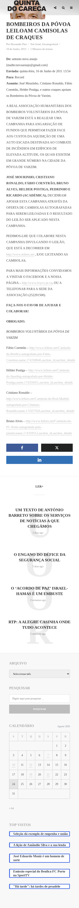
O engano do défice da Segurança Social (39, 557)
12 (30, 764)
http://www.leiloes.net (20, 254)
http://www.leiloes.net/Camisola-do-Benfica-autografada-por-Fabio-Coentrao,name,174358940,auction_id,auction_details (40, 354)
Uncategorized (50, 44)
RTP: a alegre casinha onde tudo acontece (39, 625)
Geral (38, 44)
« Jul (11, 808)
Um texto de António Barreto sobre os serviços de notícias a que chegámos (39, 518)
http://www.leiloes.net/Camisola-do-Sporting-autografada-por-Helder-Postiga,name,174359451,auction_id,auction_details (39, 376)
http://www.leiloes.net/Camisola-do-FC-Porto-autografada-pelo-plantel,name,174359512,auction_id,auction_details (39, 427)
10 (13, 764)
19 (30, 774)
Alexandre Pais (18, 44)
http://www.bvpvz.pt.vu (37, 283)
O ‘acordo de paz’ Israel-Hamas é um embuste (39, 591)
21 (48, 774)
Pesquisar (39, 709)
